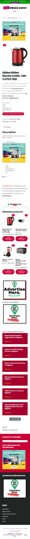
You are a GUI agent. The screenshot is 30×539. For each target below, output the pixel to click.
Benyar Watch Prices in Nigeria (14, 378)
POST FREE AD (7, 196)
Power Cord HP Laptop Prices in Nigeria (14, 350)
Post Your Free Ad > (17, 88)
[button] (15, 419)
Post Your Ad (15, 3)
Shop (4, 521)
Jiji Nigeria (17, 531)
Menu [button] (15, 11)
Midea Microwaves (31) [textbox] (14, 442)
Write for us (6, 511)
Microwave (13, 119)
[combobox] (15, 441)
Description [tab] (7, 127)
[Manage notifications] (26, 535)
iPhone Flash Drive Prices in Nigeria (15, 364)
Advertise (5, 509)
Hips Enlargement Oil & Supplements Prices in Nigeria (14, 407)
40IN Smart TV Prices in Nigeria (14, 392)
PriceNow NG (15, 7)
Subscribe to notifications (10, 430)
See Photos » (8, 341)
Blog (4, 519)
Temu (14, 121)
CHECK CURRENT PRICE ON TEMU (13, 114)
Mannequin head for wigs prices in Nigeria (13, 336)
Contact (5, 516)
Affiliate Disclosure (8, 514)
